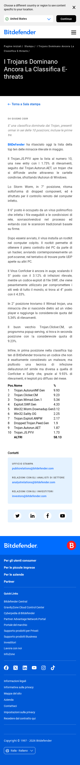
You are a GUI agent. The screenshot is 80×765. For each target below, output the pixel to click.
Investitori (10, 642)
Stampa (29, 46)
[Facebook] (6, 667)
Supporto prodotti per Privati (21, 630)
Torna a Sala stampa (26, 104)
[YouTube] (34, 667)
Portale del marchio (15, 625)
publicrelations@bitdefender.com (33, 468)
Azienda (9, 699)
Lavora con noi (13, 648)
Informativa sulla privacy (19, 687)
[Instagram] (43, 667)
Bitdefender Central (15, 601)
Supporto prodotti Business (20, 636)
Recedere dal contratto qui (20, 718)
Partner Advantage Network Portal (25, 619)
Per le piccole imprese (19, 567)
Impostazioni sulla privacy (19, 712)
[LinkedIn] (25, 667)
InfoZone (9, 654)
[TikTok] (52, 667)
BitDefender (16, 144)
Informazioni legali (15, 681)
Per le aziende (14, 574)
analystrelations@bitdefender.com (33, 482)
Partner (9, 581)
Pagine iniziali (12, 46)
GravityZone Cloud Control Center (24, 607)
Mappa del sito (13, 693)
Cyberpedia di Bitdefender (19, 613)
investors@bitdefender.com (29, 496)
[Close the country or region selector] (74, 7)
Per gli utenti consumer (20, 560)
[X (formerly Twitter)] (15, 667)
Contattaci (10, 706)
